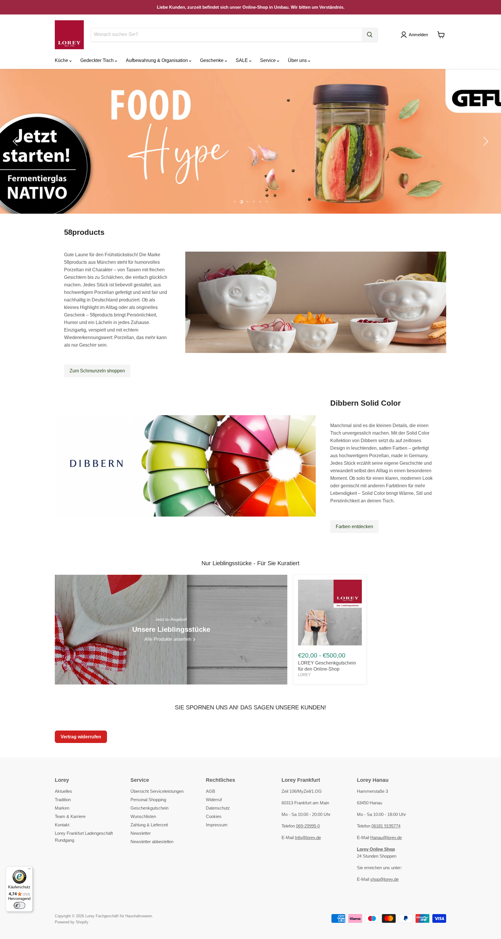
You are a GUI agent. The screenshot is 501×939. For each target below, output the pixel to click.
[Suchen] (369, 34)
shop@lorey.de (384, 879)
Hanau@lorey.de (386, 837)
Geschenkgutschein (149, 808)
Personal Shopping (148, 799)
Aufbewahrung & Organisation (157, 60)
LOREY (304, 675)
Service (268, 60)
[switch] (19, 905)
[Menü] (29, 870)
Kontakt (62, 824)
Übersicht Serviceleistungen (157, 791)
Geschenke (212, 60)
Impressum (217, 824)
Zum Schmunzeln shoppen (97, 370)
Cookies (214, 816)
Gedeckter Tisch (97, 60)
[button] (415, 34)
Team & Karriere (70, 816)
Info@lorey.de (308, 837)
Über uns (298, 60)
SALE (242, 60)
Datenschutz (218, 808)
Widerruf (214, 799)
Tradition (63, 799)
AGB (210, 791)
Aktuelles (63, 791)
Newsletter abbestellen (151, 841)
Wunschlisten (143, 816)
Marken (62, 808)
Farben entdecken (354, 526)
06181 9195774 (385, 825)
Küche (62, 60)
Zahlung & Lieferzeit (149, 824)
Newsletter (140, 833)
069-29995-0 (308, 825)
